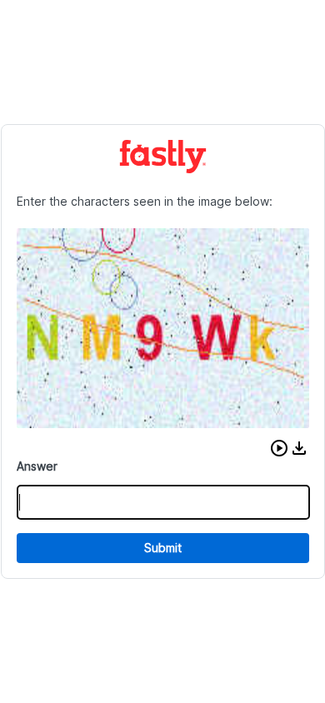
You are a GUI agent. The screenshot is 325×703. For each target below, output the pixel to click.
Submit (163, 548)
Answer (37, 466)
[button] (279, 448)
